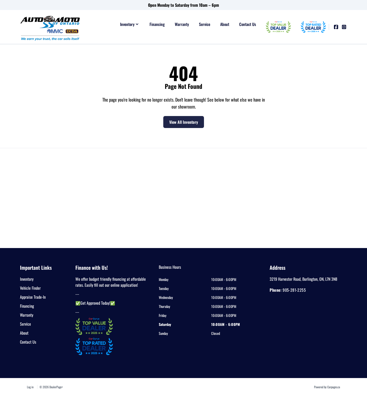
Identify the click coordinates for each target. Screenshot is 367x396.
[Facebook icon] (336, 27)
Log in (30, 387)
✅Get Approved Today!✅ (95, 303)
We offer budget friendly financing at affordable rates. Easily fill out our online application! (110, 282)
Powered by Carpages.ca (327, 387)
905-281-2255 (294, 290)
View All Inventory (183, 122)
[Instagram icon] (344, 27)
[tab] (170, 269)
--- (77, 294)
